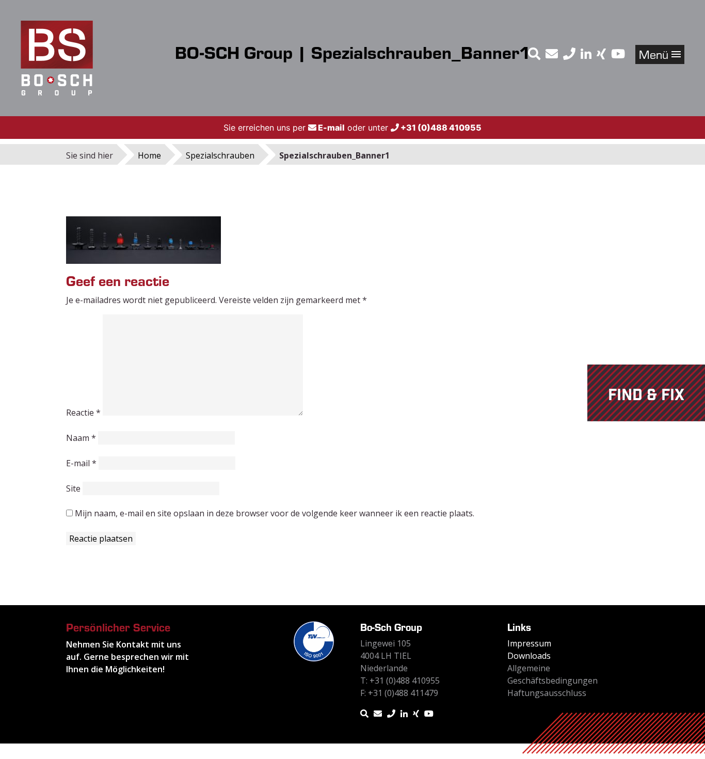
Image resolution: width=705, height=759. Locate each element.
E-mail (81, 463)
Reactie (83, 412)
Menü (655, 53)
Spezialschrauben (220, 155)
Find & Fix (646, 395)
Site (73, 488)
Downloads (529, 655)
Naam (81, 438)
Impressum (529, 643)
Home (149, 155)
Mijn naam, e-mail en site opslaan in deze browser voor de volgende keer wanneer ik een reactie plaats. (274, 513)
